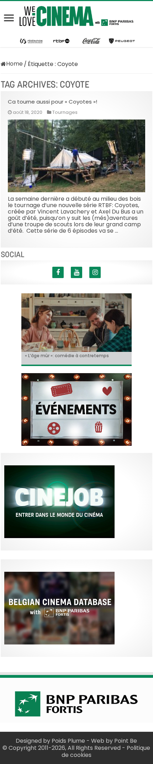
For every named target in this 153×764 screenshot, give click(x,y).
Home (14, 64)
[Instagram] (95, 272)
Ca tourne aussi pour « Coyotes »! (52, 101)
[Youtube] (76, 272)
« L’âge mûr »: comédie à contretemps (67, 356)
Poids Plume (68, 741)
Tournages (65, 112)
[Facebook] (58, 272)
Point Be (125, 741)
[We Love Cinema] (76, 14)
